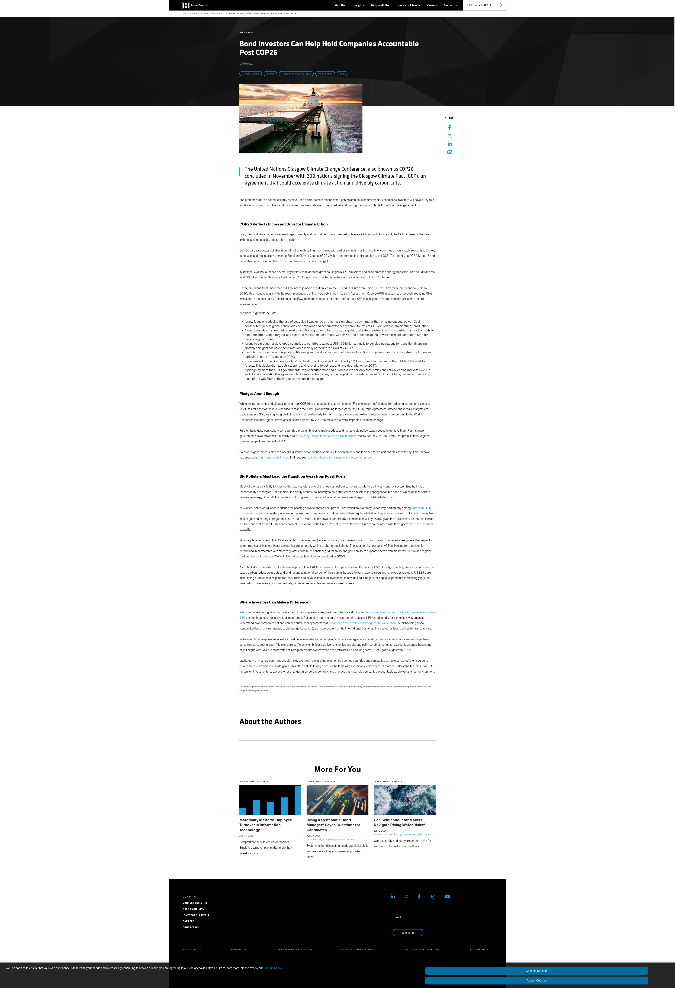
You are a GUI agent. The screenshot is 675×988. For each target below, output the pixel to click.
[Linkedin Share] (450, 144)
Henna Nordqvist (409, 834)
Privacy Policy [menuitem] (192, 949)
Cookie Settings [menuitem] (479, 949)
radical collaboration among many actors (333, 457)
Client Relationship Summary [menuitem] (293, 949)
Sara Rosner (380, 834)
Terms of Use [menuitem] (238, 949)
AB (184, 13)
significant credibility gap (273, 457)
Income (270, 74)
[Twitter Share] (450, 136)
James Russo (393, 834)
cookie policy (273, 968)
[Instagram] (435, 896)
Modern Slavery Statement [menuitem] (357, 949)
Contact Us (451, 5)
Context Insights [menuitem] (195, 903)
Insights (195, 13)
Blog (342, 74)
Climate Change (250, 74)
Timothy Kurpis (314, 839)
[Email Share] (450, 152)
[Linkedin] (395, 896)
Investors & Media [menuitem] (196, 915)
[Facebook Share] (450, 128)
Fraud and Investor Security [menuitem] (422, 949)
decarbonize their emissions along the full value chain (363, 623)
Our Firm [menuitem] (189, 896)
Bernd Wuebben (347, 839)
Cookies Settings (537, 970)
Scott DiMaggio (330, 839)
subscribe (408, 932)
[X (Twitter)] (408, 896)
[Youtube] (449, 896)
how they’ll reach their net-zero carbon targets (327, 436)
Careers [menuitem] (189, 921)
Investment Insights (214, 13)
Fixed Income (325, 74)
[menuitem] (341, 5)
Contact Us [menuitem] (191, 927)
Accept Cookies (537, 980)
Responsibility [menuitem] (194, 909)
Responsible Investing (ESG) (296, 74)
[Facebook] (422, 896)
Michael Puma (426, 834)
